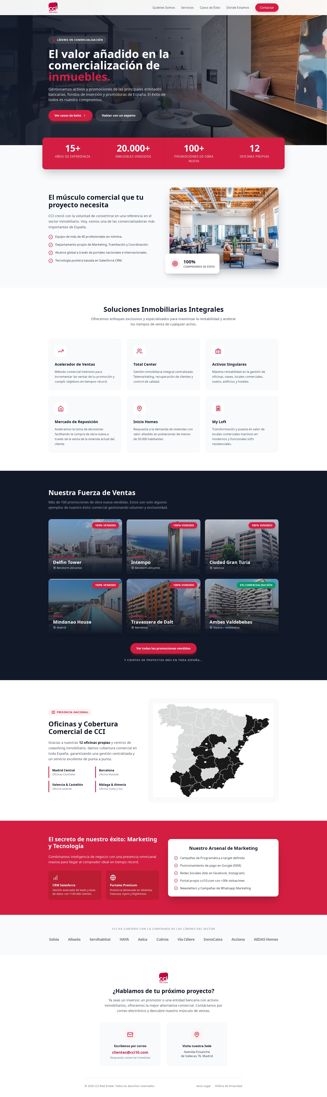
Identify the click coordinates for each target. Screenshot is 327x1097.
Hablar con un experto (118, 115)
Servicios (187, 7)
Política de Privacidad (228, 1086)
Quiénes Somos (164, 7)
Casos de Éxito (210, 7)
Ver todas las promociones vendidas (163, 648)
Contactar (267, 7)
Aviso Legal (203, 1086)
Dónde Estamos (238, 7)
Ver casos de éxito (67, 115)
